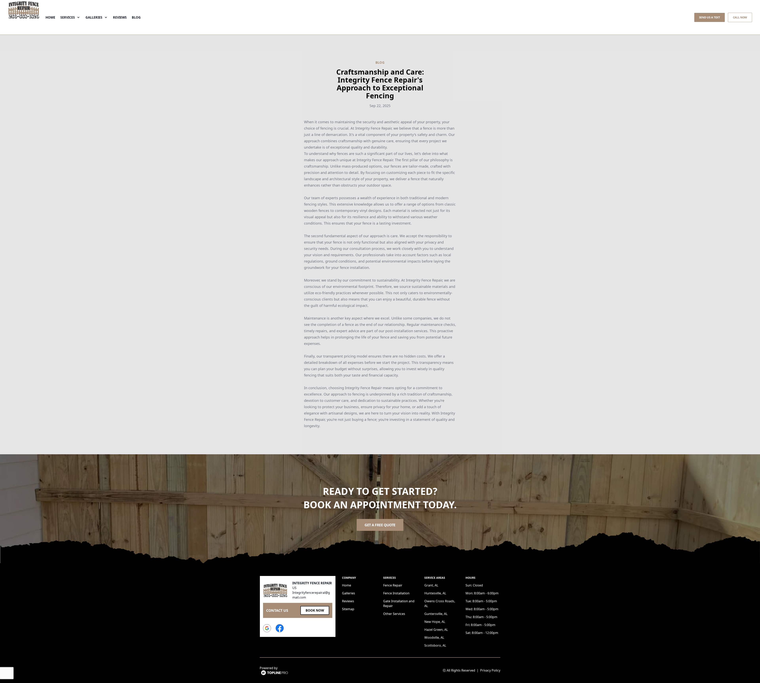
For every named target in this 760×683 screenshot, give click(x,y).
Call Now (740, 17)
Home (50, 17)
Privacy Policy (490, 670)
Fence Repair (392, 585)
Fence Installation (396, 593)
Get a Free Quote (380, 525)
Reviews (120, 17)
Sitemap (348, 609)
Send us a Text (709, 17)
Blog (136, 17)
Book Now (315, 610)
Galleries (348, 593)
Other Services (394, 614)
